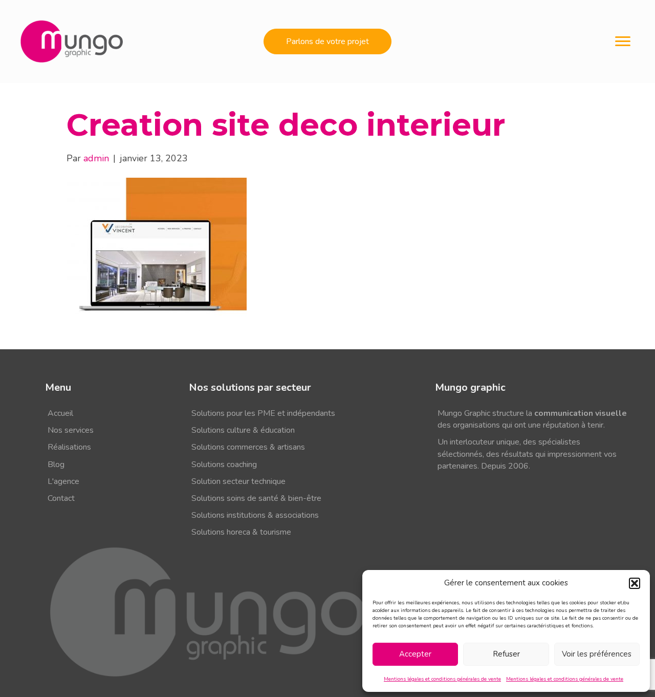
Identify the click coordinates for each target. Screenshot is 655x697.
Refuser (506, 654)
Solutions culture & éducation (243, 430)
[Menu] (623, 41)
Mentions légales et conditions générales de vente (442, 679)
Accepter (415, 654)
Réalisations (69, 447)
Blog (56, 464)
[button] (634, 583)
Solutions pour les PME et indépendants (263, 413)
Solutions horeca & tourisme (241, 532)
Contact (61, 498)
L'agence (63, 481)
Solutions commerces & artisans (248, 447)
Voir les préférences (596, 654)
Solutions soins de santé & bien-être (256, 498)
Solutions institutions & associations (255, 515)
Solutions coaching (224, 464)
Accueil (60, 413)
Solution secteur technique (238, 481)
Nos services (71, 430)
